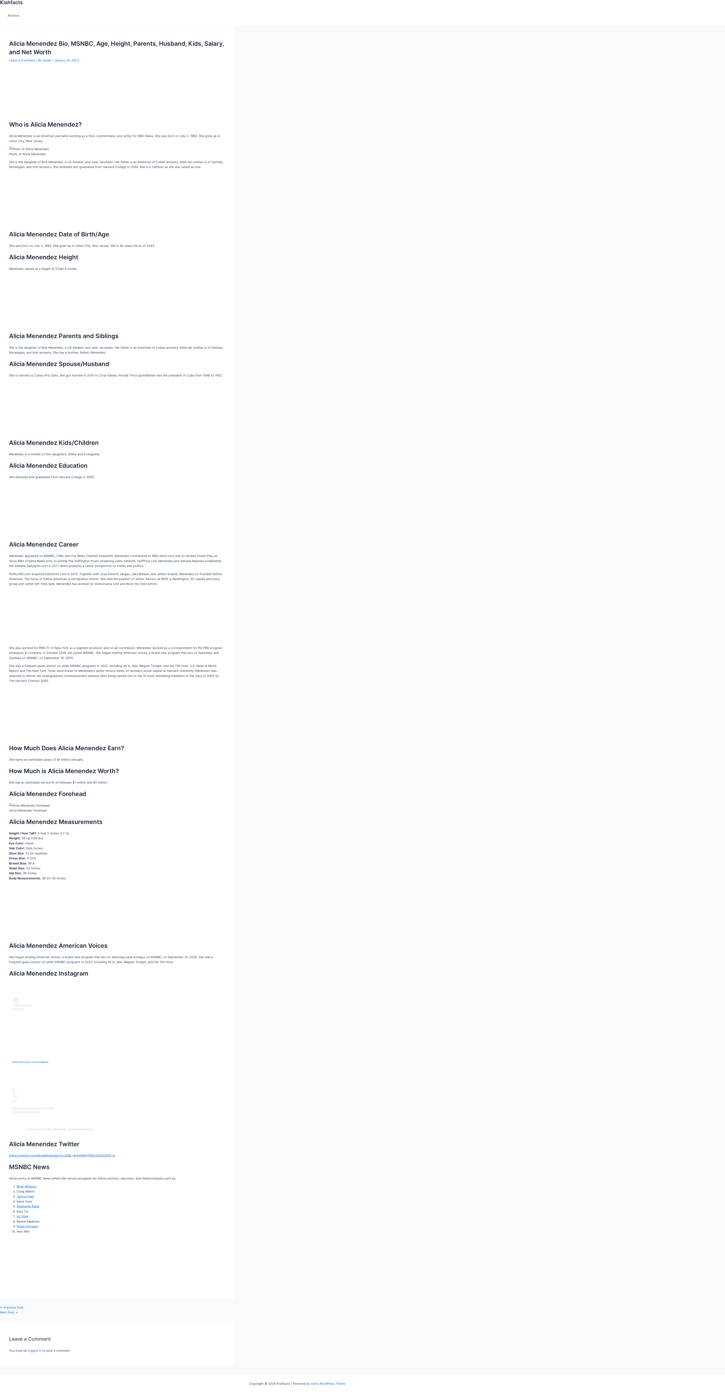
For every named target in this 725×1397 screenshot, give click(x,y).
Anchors (13, 15)
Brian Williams (26, 1186)
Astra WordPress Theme (328, 1383)
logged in (34, 1350)
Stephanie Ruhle (28, 1206)
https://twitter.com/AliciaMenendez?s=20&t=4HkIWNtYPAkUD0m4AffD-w (62, 1155)
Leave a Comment (22, 60)
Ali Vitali (22, 1216)
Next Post (9, 1312)
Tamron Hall (25, 1196)
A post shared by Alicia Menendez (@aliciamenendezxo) (60, 1129)
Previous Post (11, 1307)
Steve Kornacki (27, 1226)
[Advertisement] (117, 89)
